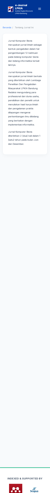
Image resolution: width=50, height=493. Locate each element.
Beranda (7, 27)
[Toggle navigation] (39, 9)
